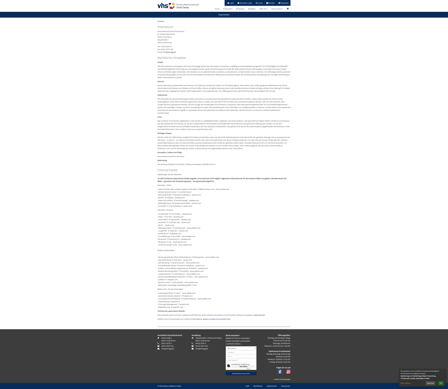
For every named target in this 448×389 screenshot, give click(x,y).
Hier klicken (244, 366)
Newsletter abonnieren (242, 373)
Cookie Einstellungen (282, 379)
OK (441, 383)
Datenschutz (272, 386)
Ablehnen (430, 383)
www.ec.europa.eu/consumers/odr (216, 319)
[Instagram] (288, 371)
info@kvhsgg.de (169, 52)
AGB (247, 386)
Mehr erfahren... (406, 383)
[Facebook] (280, 371)
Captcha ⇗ (251, 369)
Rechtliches (257, 386)
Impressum (285, 386)
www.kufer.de (259, 315)
